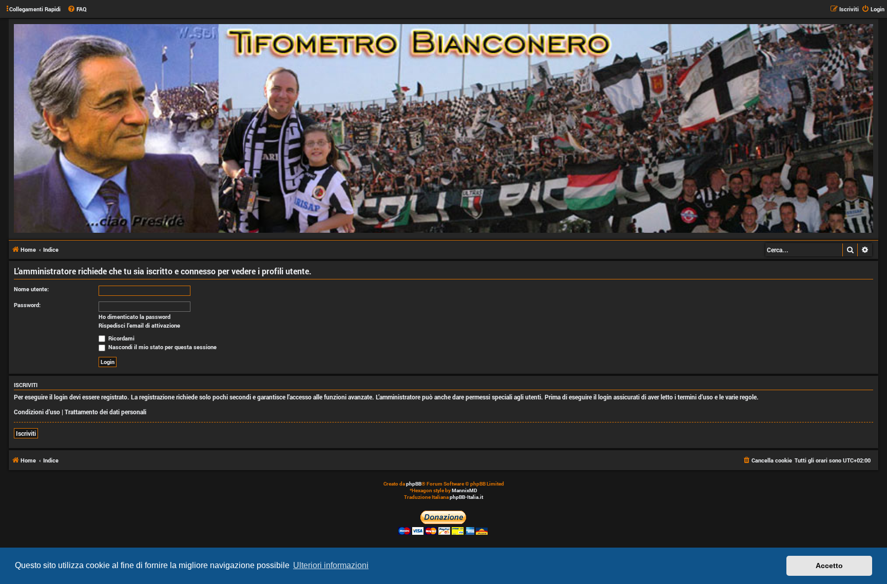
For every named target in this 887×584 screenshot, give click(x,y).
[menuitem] (77, 9)
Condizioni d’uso (37, 412)
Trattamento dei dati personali (105, 412)
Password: (27, 305)
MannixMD (464, 490)
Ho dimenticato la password (134, 316)
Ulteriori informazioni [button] (331, 565)
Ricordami (120, 338)
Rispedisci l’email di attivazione (139, 325)
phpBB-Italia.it (466, 497)
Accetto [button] (829, 565)
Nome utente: (31, 289)
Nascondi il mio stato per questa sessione (162, 347)
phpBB (413, 483)
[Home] (443, 128)
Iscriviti (26, 433)
